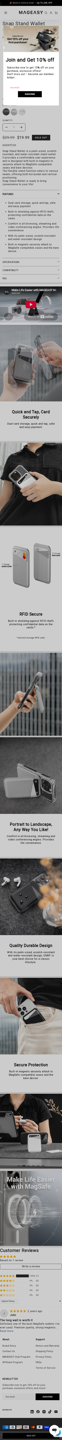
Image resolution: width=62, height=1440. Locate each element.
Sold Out (31, 1436)
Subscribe (30, 94)
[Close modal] (54, 29)
